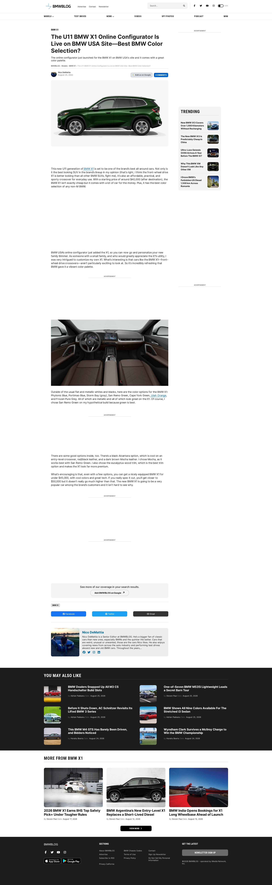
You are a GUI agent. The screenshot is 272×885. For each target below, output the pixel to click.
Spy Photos (168, 16)
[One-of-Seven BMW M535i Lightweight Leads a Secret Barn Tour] (148, 686)
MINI (226, 16)
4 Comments (161, 75)
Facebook (70, 614)
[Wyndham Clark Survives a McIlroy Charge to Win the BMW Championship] (148, 729)
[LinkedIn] (99, 652)
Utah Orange (158, 395)
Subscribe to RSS (106, 858)
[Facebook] (194, 5)
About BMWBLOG (107, 850)
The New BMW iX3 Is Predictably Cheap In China (191, 139)
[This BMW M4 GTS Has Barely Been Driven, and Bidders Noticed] (52, 729)
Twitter (110, 614)
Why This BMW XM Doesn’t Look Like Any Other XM (192, 166)
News (109, 16)
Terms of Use (130, 854)
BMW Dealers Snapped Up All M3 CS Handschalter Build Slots (93, 688)
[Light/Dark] (221, 5)
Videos (137, 16)
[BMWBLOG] (67, 844)
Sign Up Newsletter (157, 854)
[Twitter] (200, 5)
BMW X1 (55, 29)
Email (152, 614)
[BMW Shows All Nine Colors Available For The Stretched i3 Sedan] (148, 707)
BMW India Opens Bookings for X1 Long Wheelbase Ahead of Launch (196, 813)
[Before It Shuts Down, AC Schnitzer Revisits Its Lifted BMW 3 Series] (52, 707)
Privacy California (106, 864)
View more (134, 828)
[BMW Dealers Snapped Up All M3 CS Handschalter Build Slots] (52, 686)
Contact (92, 7)
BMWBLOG (55, 66)
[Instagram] (213, 5)
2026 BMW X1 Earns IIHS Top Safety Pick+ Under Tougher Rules (72, 813)
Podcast (198, 16)
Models (48, 16)
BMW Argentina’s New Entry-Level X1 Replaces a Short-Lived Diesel (136, 813)
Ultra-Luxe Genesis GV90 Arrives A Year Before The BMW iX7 (191, 153)
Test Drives (80, 16)
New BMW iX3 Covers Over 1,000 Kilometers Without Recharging (192, 125)
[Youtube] (207, 5)
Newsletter (104, 7)
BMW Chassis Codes (133, 850)
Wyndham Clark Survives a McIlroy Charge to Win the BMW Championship (195, 731)
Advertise (82, 7)
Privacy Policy (130, 858)
